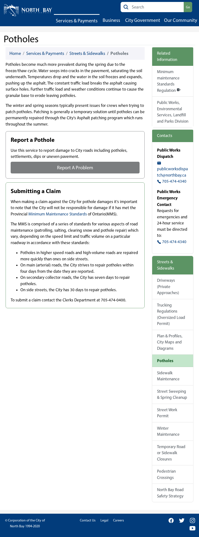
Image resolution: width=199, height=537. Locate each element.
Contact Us (88, 520)
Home (15, 53)
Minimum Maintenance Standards (57, 214)
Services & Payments (77, 21)
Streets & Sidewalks (87, 53)
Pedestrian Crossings (166, 474)
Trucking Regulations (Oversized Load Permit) (171, 314)
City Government (142, 20)
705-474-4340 (173, 181)
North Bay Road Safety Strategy (170, 492)
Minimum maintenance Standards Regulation (168, 81)
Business (111, 20)
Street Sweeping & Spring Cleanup (172, 394)
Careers (118, 520)
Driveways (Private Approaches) (168, 286)
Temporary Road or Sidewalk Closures (171, 452)
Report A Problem (75, 167)
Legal (104, 520)
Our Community (180, 20)
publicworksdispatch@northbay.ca (172, 172)
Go (188, 7)
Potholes (165, 360)
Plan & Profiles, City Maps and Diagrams (169, 342)
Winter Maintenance (168, 431)
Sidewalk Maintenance (168, 376)
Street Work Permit (167, 412)
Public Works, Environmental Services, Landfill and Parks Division (172, 112)
